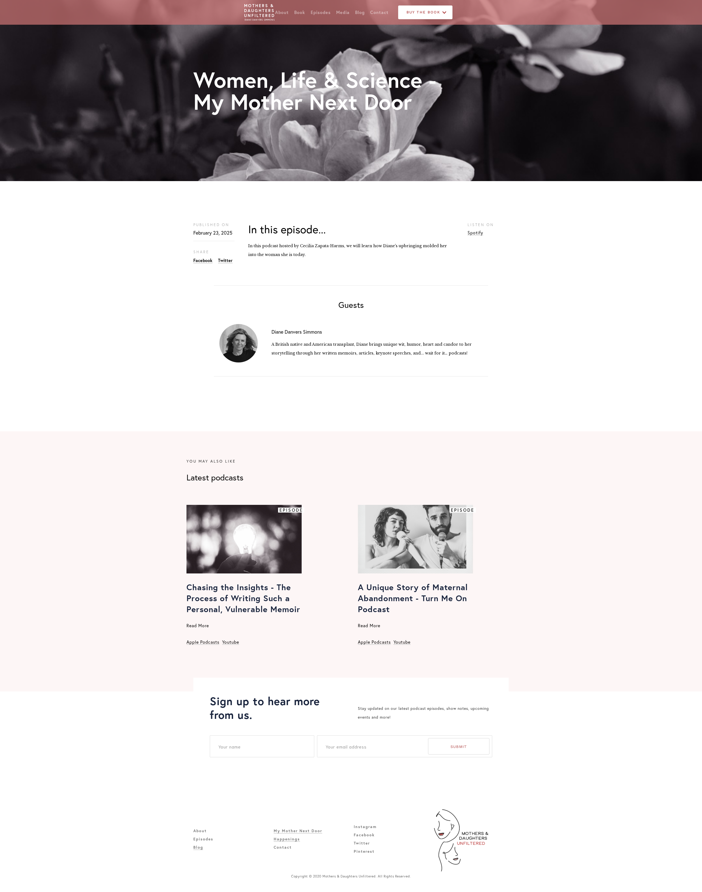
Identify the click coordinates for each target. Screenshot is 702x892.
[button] (425, 12)
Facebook (203, 260)
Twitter (225, 260)
